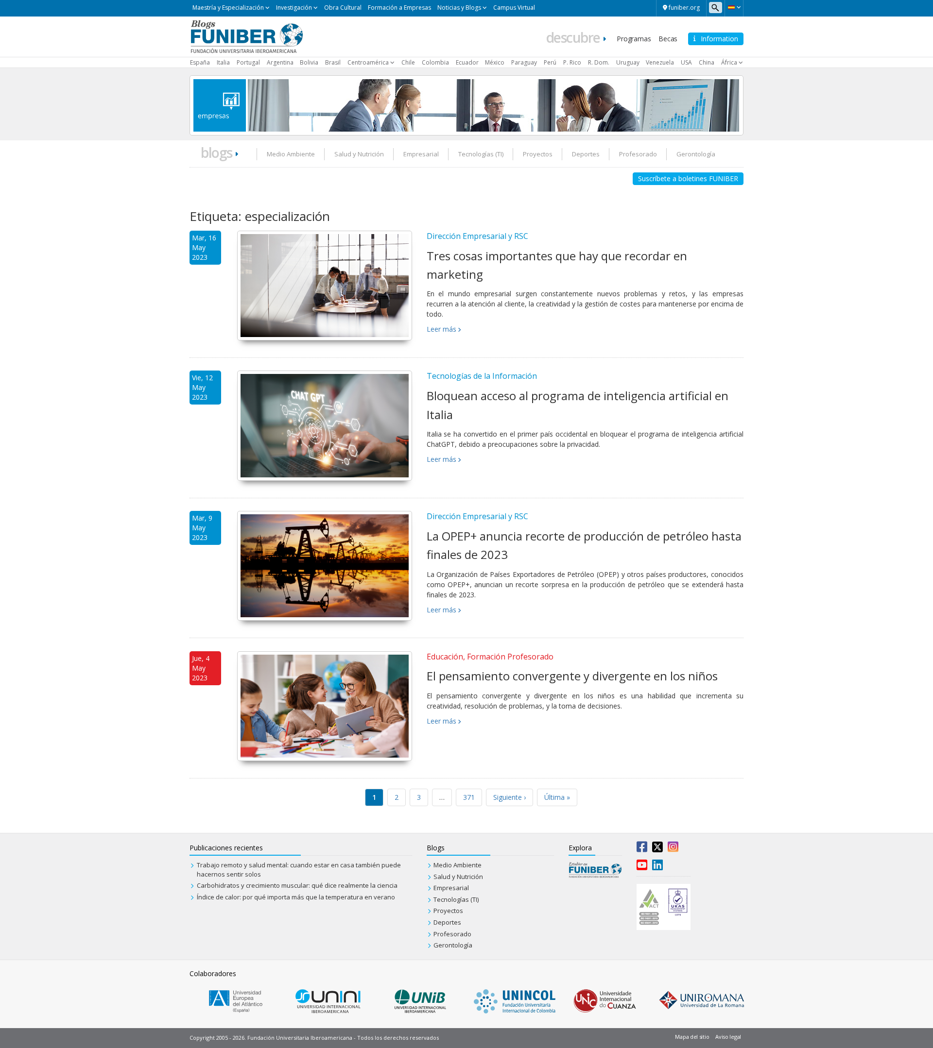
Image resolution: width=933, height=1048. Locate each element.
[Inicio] (247, 36)
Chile (408, 62)
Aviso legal (728, 1036)
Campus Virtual (514, 7)
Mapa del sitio (692, 1036)
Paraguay (524, 62)
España (200, 62)
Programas (634, 38)
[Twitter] (657, 849)
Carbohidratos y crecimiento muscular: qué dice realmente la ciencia (297, 885)
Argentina (280, 62)
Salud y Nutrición (359, 154)
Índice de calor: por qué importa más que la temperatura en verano (296, 897)
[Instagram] (673, 849)
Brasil (333, 62)
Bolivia (309, 62)
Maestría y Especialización (228, 7)
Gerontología (695, 154)
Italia (223, 62)
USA (686, 62)
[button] (734, 7)
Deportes (586, 154)
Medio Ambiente (291, 154)
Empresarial (421, 154)
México (494, 62)
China (706, 62)
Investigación (294, 7)
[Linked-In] (657, 866)
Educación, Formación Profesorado (490, 656)
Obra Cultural (343, 7)
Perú (550, 62)
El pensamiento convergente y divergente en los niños (572, 676)
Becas (667, 38)
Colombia (435, 62)
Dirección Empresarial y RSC (477, 236)
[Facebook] (642, 849)
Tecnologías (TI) (480, 154)
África (729, 62)
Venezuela (660, 62)
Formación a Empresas (399, 7)
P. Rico (572, 62)
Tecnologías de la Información (482, 376)
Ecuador (467, 62)
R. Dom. (598, 62)
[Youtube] (642, 866)
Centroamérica (368, 62)
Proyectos (538, 154)
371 (469, 797)
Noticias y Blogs (459, 7)
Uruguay (627, 62)
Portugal (248, 62)
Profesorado (638, 154)
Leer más (441, 329)
